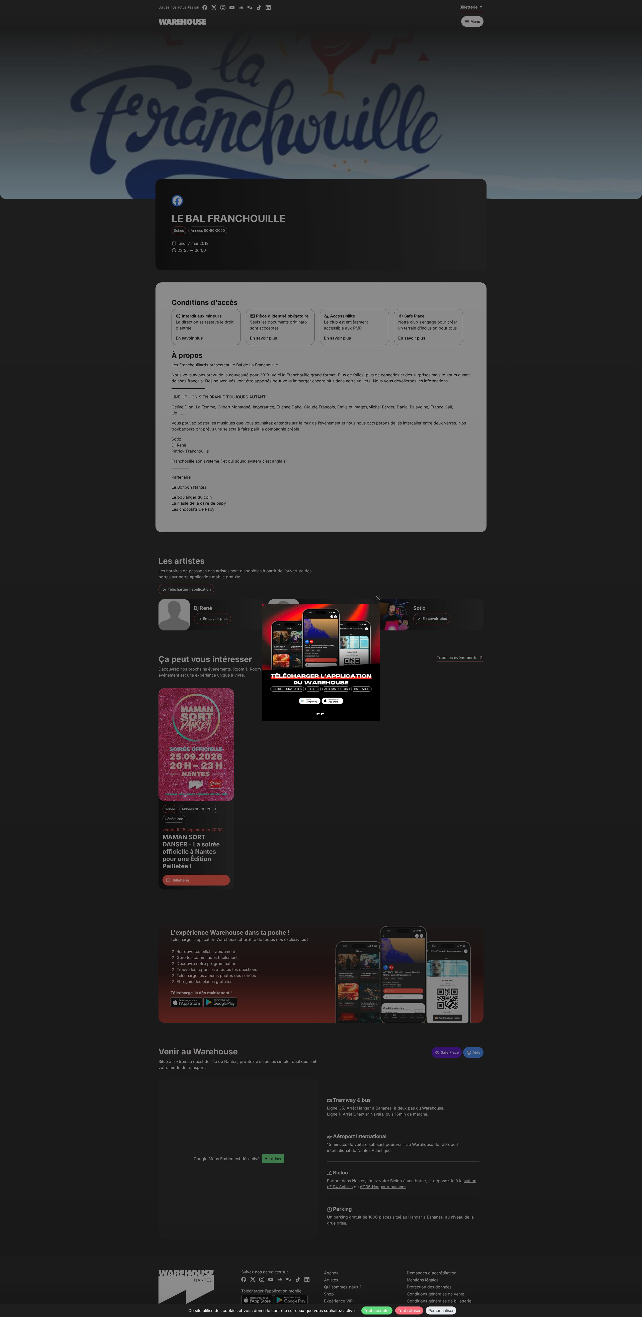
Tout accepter (377, 1310)
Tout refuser (409, 1310)
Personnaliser (441, 1310)
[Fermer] (378, 598)
